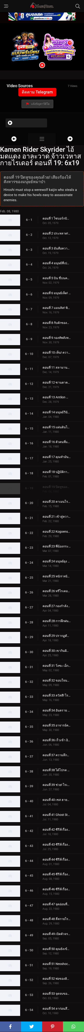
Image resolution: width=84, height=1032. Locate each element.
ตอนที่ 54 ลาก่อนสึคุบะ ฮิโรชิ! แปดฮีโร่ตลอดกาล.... (57, 1008)
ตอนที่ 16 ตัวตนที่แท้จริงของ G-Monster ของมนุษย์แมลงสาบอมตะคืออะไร (57, 442)
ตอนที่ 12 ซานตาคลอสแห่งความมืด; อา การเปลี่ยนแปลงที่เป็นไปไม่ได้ (57, 382)
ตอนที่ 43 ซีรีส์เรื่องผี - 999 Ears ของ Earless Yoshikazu (57, 844)
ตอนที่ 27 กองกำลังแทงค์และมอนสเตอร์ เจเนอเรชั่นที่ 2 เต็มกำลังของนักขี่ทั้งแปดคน (57, 606)
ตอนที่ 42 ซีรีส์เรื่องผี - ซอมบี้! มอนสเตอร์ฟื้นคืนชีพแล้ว (57, 829)
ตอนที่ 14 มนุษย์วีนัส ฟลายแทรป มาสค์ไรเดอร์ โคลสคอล (57, 412)
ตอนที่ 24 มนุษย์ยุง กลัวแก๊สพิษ (57, 561)
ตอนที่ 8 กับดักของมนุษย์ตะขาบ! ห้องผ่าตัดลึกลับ (57, 323)
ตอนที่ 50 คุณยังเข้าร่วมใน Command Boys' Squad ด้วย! (57, 949)
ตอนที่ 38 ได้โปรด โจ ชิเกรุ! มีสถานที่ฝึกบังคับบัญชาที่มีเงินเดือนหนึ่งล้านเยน (57, 770)
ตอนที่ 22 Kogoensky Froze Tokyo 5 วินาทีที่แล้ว (57, 531)
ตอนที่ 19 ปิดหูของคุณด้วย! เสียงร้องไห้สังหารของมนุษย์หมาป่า (57, 487)
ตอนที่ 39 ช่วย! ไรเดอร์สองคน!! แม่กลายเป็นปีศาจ (57, 785)
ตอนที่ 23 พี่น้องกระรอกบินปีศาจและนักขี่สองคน (57, 546)
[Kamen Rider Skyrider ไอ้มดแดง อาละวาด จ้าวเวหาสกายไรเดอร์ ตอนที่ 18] (14, 139)
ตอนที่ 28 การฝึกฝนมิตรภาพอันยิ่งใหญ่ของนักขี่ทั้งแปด (57, 621)
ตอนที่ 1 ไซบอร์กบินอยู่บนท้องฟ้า (57, 218)
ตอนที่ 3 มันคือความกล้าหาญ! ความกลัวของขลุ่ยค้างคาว (57, 248)
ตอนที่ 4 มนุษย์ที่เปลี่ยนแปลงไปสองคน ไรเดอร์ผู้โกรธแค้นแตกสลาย (57, 263)
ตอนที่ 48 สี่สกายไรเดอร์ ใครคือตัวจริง (57, 919)
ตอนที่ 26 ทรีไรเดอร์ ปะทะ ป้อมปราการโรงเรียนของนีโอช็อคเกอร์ (57, 591)
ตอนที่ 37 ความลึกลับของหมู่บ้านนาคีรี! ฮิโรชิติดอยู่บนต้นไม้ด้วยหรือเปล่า (57, 755)
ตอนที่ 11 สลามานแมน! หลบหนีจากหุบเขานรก (57, 367)
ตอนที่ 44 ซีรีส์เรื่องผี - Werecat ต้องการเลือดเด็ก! (57, 859)
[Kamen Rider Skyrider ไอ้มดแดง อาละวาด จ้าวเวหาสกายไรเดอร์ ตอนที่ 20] (70, 139)
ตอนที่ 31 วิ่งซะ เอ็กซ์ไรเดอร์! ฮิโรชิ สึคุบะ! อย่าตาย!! (57, 665)
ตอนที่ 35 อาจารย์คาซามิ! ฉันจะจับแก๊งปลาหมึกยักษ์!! (57, 725)
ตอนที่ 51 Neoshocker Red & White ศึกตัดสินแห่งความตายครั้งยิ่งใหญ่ (57, 964)
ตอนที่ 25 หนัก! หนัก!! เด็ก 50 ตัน (57, 576)
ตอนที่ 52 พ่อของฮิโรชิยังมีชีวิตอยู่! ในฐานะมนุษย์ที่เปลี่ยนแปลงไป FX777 (57, 978)
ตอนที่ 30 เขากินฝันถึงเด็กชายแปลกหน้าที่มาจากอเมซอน (57, 650)
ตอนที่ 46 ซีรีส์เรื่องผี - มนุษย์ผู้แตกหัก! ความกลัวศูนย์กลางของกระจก (57, 889)
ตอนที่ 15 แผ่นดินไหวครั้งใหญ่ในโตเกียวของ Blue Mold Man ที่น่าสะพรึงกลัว (57, 427)
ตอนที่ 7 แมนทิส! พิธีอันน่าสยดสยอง (57, 308)
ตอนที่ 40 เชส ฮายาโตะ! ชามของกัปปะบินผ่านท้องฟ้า (57, 800)
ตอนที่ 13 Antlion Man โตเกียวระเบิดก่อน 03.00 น (57, 397)
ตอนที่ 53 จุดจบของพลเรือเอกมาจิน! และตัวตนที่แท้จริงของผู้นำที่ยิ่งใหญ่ (57, 993)
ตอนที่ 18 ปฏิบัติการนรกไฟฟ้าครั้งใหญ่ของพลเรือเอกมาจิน (57, 472)
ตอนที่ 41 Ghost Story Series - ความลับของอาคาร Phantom (57, 815)
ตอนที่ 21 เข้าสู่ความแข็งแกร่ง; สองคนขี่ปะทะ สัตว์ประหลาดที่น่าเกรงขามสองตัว (57, 516)
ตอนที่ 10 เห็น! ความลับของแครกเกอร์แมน (57, 352)
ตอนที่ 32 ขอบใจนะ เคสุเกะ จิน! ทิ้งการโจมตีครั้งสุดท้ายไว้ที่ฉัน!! (57, 680)
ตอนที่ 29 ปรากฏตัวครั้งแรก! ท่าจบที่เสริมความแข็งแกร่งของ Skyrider (57, 635)
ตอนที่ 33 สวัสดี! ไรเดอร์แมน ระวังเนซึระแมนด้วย (57, 695)
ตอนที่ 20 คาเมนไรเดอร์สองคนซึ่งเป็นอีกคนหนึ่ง (57, 501)
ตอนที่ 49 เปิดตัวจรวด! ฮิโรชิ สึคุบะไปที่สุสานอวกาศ (57, 934)
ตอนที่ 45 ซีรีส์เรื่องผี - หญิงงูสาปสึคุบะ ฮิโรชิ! (57, 874)
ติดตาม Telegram (37, 92)
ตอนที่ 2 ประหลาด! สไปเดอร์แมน (57, 233)
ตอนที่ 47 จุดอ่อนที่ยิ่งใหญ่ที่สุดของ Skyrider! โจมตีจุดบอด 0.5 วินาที (57, 904)
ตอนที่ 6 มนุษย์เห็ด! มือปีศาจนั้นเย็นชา (57, 293)
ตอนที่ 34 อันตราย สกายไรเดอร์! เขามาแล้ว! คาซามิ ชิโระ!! (57, 710)
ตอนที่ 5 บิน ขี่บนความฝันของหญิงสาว (57, 278)
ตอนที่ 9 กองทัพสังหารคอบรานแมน (57, 338)
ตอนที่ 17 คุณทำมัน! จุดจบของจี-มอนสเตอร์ (57, 457)
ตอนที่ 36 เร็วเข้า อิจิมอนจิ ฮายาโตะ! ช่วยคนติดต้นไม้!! (57, 740)
